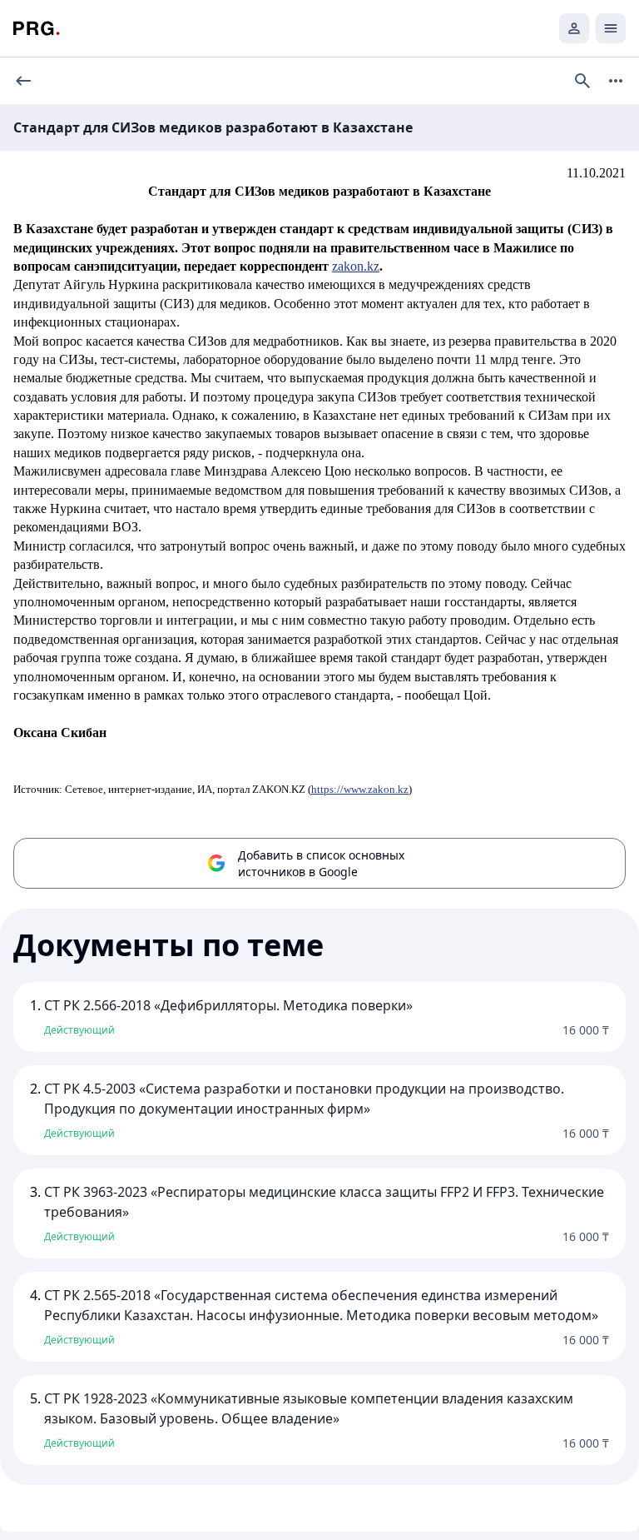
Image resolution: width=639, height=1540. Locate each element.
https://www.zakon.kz (360, 789)
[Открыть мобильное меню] (611, 28)
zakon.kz (355, 266)
